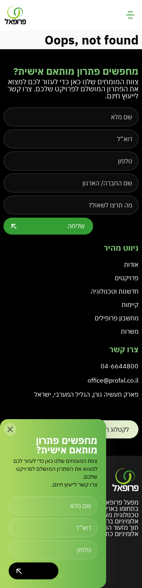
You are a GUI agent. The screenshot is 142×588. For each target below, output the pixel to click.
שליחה (76, 226)
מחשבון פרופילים (116, 318)
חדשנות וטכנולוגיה (114, 291)
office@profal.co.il (113, 380)
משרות (129, 331)
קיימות (129, 305)
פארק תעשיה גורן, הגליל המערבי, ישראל (86, 394)
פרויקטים (126, 278)
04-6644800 (119, 366)
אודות (131, 264)
